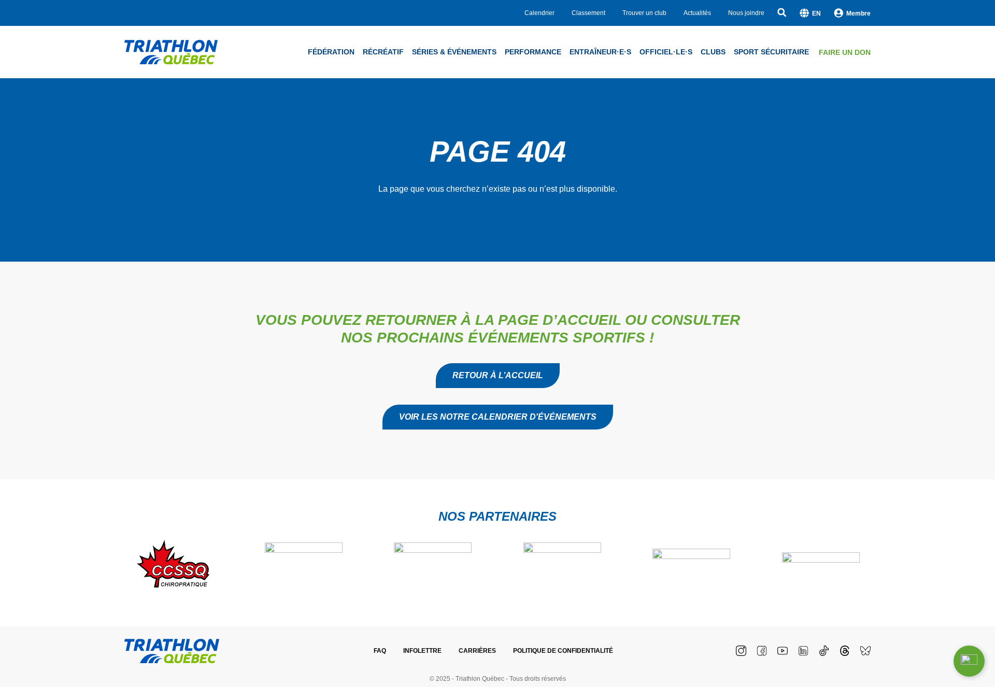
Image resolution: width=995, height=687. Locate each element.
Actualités (697, 13)
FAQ (380, 650)
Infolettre (422, 650)
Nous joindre (746, 13)
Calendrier (539, 13)
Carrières (477, 650)
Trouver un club (644, 13)
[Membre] (838, 13)
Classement (588, 13)
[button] (497, 417)
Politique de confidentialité (563, 650)
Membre (858, 13)
